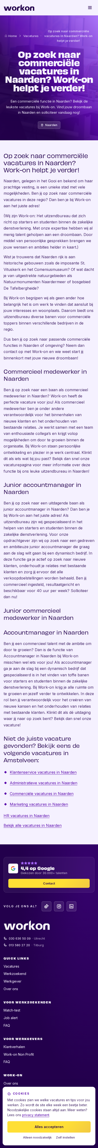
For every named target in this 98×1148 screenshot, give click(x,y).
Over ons (11, 989)
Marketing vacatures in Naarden (39, 804)
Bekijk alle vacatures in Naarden (33, 825)
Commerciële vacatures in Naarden (42, 793)
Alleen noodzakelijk (37, 1137)
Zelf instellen (65, 1137)
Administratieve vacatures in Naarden (43, 783)
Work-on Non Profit (19, 1054)
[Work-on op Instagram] (59, 906)
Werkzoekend (15, 974)
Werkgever (12, 981)
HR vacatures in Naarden (26, 815)
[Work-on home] (19, 7)
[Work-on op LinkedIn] (71, 906)
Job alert (11, 1018)
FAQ (7, 1025)
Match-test (12, 1010)
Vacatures (31, 36)
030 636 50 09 (27, 938)
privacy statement (35, 1115)
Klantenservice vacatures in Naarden (43, 772)
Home (12, 36)
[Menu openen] (90, 7)
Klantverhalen (14, 1047)
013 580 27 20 (26, 945)
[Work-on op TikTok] (46, 906)
